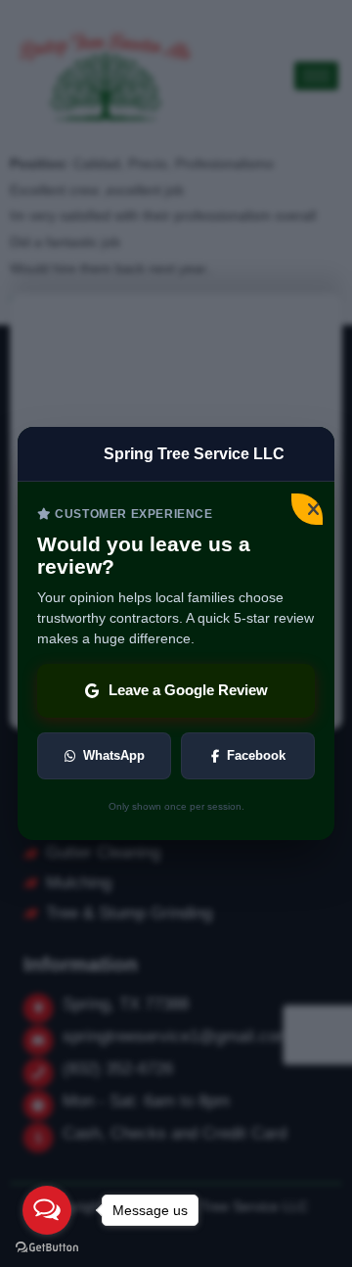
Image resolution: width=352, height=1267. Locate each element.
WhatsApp (114, 755)
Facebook (256, 755)
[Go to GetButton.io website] (47, 1247)
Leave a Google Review (188, 689)
